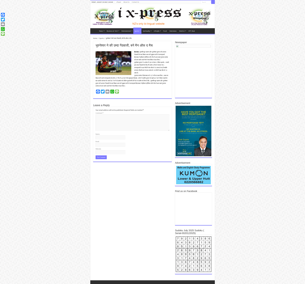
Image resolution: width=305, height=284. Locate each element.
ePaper (119, 2)
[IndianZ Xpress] (104, 16)
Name (98, 134)
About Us (126, 2)
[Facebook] (2, 14)
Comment (99, 113)
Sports (137, 31)
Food (165, 31)
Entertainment (126, 31)
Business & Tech (112, 31)
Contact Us (135, 2)
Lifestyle (156, 31)
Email (97, 141)
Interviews (173, 31)
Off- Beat (191, 31)
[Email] (2, 24)
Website (98, 149)
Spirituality (146, 31)
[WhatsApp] (2, 29)
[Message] (2, 33)
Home (95, 30)
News (101, 31)
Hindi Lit (182, 31)
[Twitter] (2, 19)
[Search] (213, 2)
